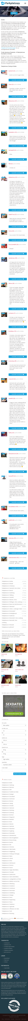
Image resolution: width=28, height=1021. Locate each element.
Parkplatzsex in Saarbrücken (8, 874)
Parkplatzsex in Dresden (8, 805)
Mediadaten (7, 1019)
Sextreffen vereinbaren (17, 80)
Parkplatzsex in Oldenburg (8, 883)
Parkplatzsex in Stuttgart (8, 794)
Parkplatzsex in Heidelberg (8, 892)
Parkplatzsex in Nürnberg (8, 810)
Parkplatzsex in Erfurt (7, 860)
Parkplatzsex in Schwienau (14, 586)
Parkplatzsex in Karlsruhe (8, 826)
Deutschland (6, 958)
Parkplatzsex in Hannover (8, 808)
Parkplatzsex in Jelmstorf (14, 627)
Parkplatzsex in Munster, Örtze (14, 599)
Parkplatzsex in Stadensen (14, 615)
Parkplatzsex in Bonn (7, 821)
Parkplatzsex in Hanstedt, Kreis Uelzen (14, 588)
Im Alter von (5, 728)
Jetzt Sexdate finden (20, 773)
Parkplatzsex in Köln (7, 789)
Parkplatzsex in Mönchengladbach (10, 837)
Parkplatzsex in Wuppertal (8, 817)
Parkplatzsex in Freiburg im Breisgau (10, 853)
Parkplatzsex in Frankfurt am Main (10, 792)
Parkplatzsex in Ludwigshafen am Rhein (11, 879)
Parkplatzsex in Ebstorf (14, 590)
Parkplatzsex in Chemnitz (8, 847)
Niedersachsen (19, 918)
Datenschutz (17, 1019)
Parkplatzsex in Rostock (7, 865)
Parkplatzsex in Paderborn (8, 904)
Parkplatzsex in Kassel (7, 867)
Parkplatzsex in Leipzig (7, 803)
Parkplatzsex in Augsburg (8, 831)
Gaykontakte (6, 968)
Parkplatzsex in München (8, 787)
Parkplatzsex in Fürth (7, 911)
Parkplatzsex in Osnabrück (8, 886)
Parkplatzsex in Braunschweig (9, 840)
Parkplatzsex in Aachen (7, 842)
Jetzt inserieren (7, 952)
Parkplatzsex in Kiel (6, 844)
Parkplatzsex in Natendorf (14, 606)
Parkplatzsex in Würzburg (8, 913)
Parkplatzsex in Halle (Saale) (8, 849)
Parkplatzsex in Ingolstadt (8, 906)
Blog (3, 1019)
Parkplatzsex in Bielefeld (8, 819)
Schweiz (6, 962)
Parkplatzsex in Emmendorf (14, 611)
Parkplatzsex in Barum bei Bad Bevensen (14, 604)
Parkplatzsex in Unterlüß (14, 597)
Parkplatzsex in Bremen (7, 801)
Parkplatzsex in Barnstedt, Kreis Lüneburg (14, 621)
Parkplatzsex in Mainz (7, 856)
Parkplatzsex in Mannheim (8, 828)
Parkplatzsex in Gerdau (14, 581)
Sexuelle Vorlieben (8, 948)
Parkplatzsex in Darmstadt (8, 890)
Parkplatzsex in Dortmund (8, 798)
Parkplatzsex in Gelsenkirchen (9, 835)
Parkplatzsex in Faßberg (14, 595)
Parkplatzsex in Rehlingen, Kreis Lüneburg (14, 602)
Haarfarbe (4, 762)
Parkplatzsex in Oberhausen (8, 863)
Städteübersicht (7, 944)
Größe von (4, 738)
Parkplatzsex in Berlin (7, 782)
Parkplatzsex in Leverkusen (8, 888)
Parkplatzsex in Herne (7, 897)
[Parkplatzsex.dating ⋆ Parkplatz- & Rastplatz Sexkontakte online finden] (10, 3)
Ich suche (4, 723)
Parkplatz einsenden (8, 950)
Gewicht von (5, 747)
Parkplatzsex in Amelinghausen (14, 613)
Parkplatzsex (5, 918)
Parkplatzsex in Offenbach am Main (10, 909)
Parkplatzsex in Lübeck (7, 858)
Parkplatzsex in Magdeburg (8, 851)
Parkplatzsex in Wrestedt (14, 624)
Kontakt (12, 1019)
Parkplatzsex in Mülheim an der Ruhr (10, 881)
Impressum (23, 1019)
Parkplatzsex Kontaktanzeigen (8, 48)
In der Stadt (4, 767)
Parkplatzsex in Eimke (6, 919)
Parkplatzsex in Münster (7, 824)
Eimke (21, 71)
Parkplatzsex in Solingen (8, 895)
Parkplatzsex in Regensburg (8, 899)
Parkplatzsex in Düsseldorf (8, 796)
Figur (3, 757)
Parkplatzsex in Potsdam (8, 872)
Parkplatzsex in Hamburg (8, 785)
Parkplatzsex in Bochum (8, 815)
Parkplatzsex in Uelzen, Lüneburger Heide (14, 609)
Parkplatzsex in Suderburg (14, 592)
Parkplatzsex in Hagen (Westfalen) (10, 870)
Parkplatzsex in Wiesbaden (8, 833)
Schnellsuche (7, 943)
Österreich (6, 960)
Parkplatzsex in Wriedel (14, 583)
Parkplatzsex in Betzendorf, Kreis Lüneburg (14, 618)
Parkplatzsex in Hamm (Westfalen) (10, 876)
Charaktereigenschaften (9, 946)
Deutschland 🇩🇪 (12, 918)
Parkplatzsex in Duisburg (8, 812)
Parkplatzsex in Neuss (7, 902)
